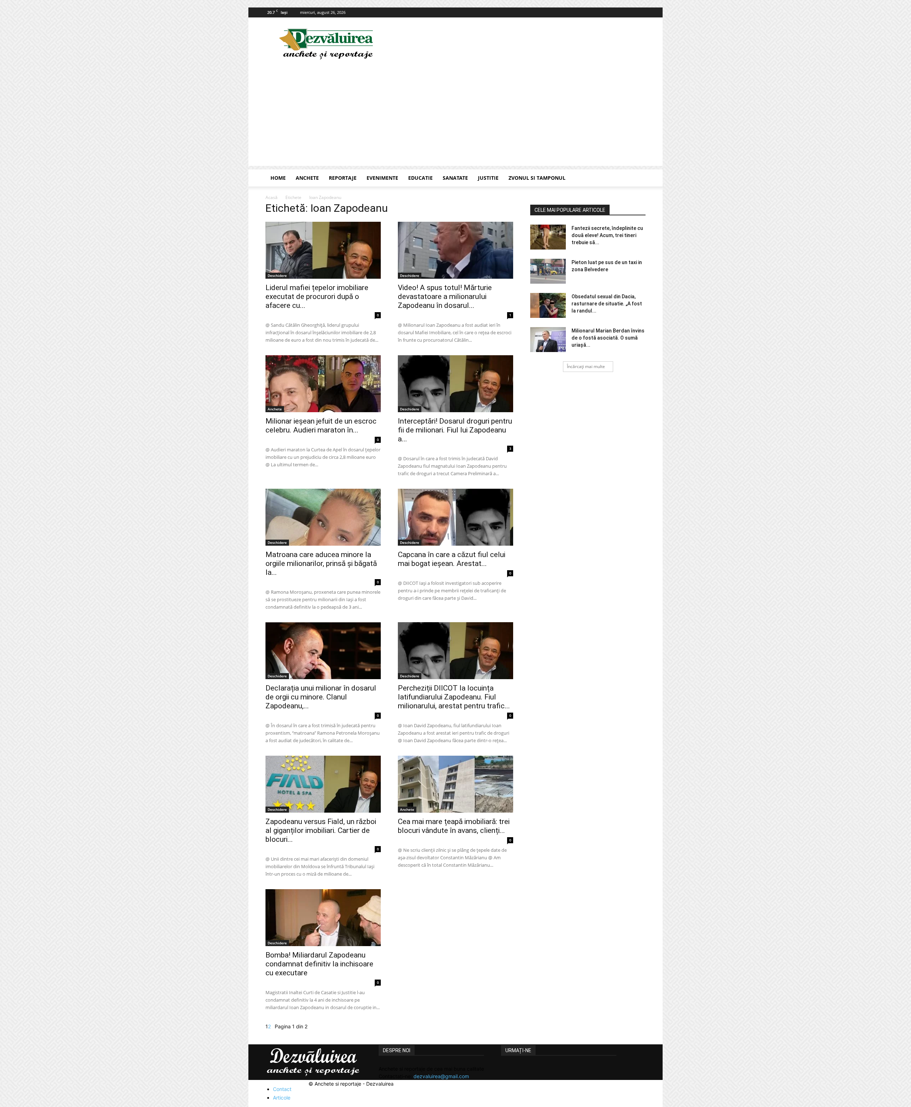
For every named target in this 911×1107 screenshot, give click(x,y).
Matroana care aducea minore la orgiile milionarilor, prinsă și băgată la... (321, 563)
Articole (281, 1098)
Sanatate (455, 177)
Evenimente (382, 177)
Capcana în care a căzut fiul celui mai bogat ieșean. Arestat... (451, 559)
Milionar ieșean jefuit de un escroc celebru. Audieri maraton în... (320, 425)
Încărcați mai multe (586, 366)
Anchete (307, 177)
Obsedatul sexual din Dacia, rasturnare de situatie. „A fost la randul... (607, 304)
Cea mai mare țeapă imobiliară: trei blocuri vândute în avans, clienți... (454, 826)
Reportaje (343, 177)
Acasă (271, 197)
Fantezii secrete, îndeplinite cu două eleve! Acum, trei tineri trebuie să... (607, 235)
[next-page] (273, 1026)
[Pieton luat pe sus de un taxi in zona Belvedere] (548, 271)
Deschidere (277, 275)
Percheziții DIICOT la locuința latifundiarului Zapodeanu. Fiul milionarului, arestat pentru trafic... (454, 697)
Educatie (420, 177)
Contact (282, 1089)
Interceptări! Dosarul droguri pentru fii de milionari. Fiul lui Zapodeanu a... (455, 430)
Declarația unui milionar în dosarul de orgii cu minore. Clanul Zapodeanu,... (320, 697)
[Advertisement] (455, 116)
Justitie (488, 177)
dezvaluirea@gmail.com (441, 1076)
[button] (637, 178)
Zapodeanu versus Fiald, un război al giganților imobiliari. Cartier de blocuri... (320, 830)
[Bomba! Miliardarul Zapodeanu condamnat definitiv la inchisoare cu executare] (323, 917)
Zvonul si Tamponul (537, 177)
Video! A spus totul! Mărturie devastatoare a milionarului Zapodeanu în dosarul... (445, 296)
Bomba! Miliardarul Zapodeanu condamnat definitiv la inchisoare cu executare (319, 964)
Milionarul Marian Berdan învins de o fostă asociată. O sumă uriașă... (608, 338)
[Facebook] (640, 12)
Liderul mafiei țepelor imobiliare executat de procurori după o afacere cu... (316, 296)
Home (278, 177)
